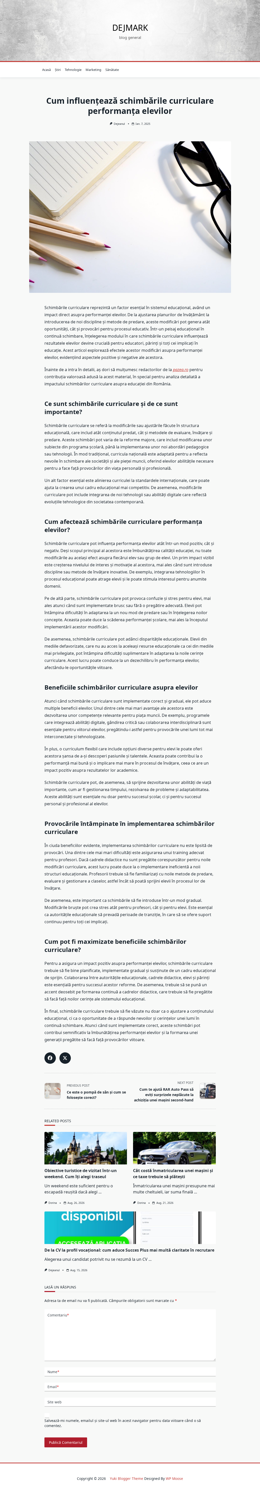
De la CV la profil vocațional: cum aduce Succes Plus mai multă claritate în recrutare (129, 1250)
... (100, 1192)
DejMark (130, 27)
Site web (54, 1402)
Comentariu (58, 1315)
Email (53, 1386)
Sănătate (112, 69)
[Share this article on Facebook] (50, 1058)
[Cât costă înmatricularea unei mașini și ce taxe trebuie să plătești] (174, 1148)
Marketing (93, 69)
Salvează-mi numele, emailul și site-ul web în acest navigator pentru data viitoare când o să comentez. (122, 1423)
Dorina (52, 1203)
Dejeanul (119, 124)
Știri (58, 69)
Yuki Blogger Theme (126, 1478)
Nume (53, 1371)
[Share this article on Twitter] (65, 1058)
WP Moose (174, 1478)
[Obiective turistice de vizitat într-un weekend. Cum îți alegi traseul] (85, 1148)
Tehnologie (73, 69)
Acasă (46, 69)
